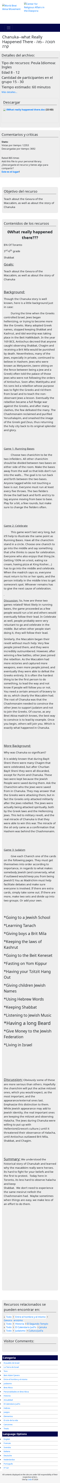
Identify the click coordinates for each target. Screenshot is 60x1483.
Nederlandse (9, 1459)
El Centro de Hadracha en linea (30, 18)
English (7, 1439)
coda (30, 1479)
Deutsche (8, 1455)
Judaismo (8, 1383)
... (9, 92)
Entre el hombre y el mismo (15, 1379)
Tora (5, 1371)
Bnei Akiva (8, 1387)
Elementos (8, 1416)
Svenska (7, 1447)
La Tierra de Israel (11, 1367)
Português (8, 1463)
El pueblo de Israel (11, 1363)
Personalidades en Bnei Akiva (16, 1391)
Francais (7, 1443)
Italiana (7, 1451)
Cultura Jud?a (36, 1330)
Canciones (8, 1424)
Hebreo (7, 1408)
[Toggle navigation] (9, 28)
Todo (9, 1316)
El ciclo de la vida (11, 1420)
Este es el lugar (10, 171)
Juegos (7, 1412)
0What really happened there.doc (25, 109)
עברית (6, 1467)
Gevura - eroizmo (13, 1320)
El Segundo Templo (37, 1323)
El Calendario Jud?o (12, 1404)
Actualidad (8, 1400)
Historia (7, 1395)
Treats (6, 1428)
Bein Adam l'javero (12, 1375)
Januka (43, 1327)
